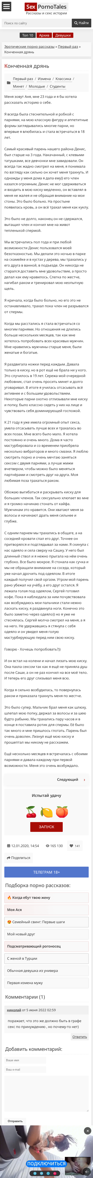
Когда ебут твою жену (31, 897)
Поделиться (20, 858)
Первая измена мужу (25, 982)
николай (14, 1010)
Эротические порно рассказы (29, 46)
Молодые (37, 86)
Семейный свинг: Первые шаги (38, 921)
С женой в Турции (22, 958)
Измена (44, 78)
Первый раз (68, 46)
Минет (18, 86)
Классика (63, 78)
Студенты (57, 86)
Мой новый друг (21, 934)
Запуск (46, 827)
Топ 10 (27, 35)
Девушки (63, 35)
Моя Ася (14, 909)
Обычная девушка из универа (32, 970)
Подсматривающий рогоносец (34, 946)
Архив (44, 35)
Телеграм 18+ (46, 872)
